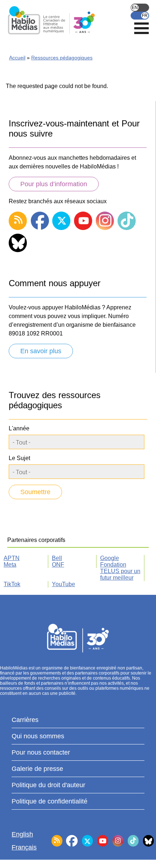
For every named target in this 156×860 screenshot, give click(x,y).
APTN (12, 558)
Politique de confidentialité (49, 801)
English (140, 8)
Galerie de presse (37, 768)
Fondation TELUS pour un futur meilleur (120, 571)
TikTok (12, 584)
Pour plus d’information (53, 184)
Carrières (25, 719)
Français (140, 16)
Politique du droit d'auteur (48, 785)
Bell (57, 558)
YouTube (63, 584)
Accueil (17, 57)
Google (109, 558)
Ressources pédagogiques (62, 57)
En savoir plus (40, 351)
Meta (10, 564)
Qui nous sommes (38, 736)
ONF (58, 564)
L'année (19, 428)
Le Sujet (19, 458)
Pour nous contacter (41, 752)
